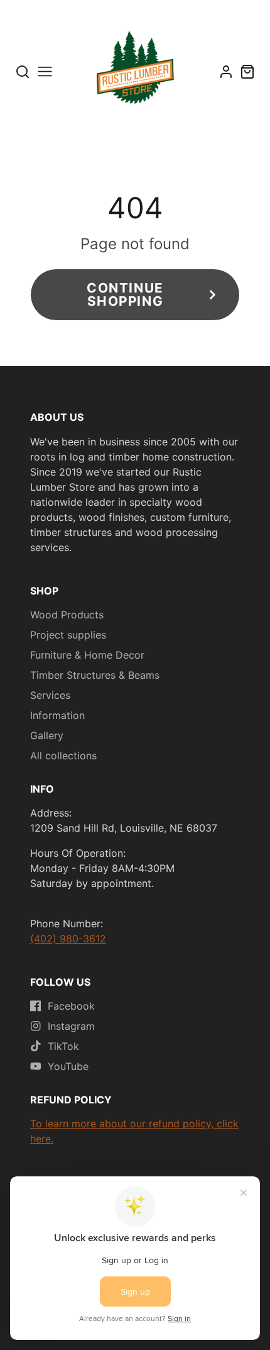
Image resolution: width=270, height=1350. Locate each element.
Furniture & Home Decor (87, 655)
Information (57, 715)
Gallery (46, 735)
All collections (63, 755)
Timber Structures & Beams (94, 675)
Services (50, 695)
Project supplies (68, 634)
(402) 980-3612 (68, 938)
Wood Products (67, 614)
